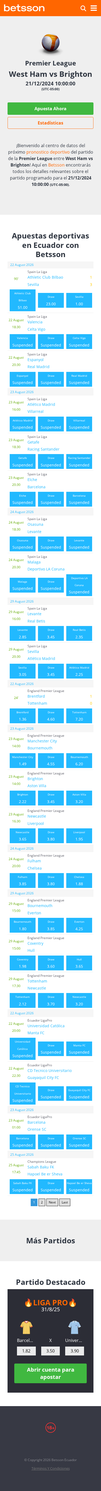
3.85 (22, 880)
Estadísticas (50, 123)
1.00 (79, 300)
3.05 (22, 671)
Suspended (22, 341)
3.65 (22, 836)
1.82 (26, 1351)
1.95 (79, 836)
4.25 (79, 925)
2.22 (22, 798)
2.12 (22, 1000)
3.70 (51, 1000)
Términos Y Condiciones (51, 1468)
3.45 (51, 633)
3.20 (79, 798)
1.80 (22, 925)
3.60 (51, 963)
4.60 (51, 716)
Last (65, 1202)
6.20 (79, 760)
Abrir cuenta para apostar (50, 1373)
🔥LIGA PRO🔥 (50, 1302)
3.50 (50, 1351)
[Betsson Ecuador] (24, 7)
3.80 (51, 836)
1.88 (79, 880)
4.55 (51, 760)
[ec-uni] (74, 1327)
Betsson (56, 165)
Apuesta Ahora (50, 109)
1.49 (22, 760)
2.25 (79, 671)
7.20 (79, 716)
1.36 (22, 716)
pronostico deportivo (48, 152)
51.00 (22, 300)
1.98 (22, 963)
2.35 (79, 633)
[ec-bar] (26, 1327)
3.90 (75, 1351)
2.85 (23, 633)
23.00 (51, 300)
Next (52, 1202)
